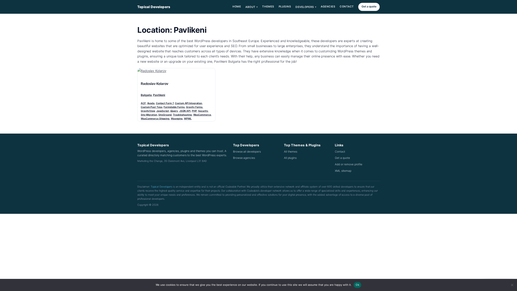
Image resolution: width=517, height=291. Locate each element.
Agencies (328, 6)
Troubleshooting (182, 114)
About (251, 6)
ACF (143, 103)
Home (236, 6)
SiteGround (164, 114)
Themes (268, 6)
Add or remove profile (348, 164)
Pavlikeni (159, 95)
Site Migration (149, 114)
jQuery (174, 110)
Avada (151, 103)
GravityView (148, 110)
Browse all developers (247, 151)
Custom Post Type (151, 107)
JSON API (184, 110)
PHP (194, 110)
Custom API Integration (188, 103)
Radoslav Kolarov (154, 84)
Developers (305, 6)
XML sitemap (343, 170)
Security (203, 110)
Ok (357, 284)
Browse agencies (244, 157)
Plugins (285, 6)
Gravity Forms (194, 107)
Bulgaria (146, 95)
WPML (188, 118)
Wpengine (177, 118)
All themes (290, 151)
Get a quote (368, 6)
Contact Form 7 (165, 103)
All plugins (290, 157)
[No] (512, 285)
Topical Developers (153, 7)
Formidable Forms (174, 107)
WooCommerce (202, 114)
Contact (347, 6)
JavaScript (162, 110)
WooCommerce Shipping (155, 118)
